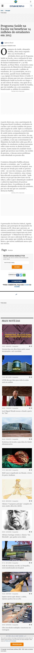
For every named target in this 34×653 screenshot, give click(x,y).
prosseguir (17, 644)
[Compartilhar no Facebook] (17, 275)
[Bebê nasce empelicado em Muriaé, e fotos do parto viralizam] (17, 458)
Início (2, 10)
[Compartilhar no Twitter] (21, 275)
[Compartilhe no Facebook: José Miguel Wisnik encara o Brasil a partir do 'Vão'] (29, 408)
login (26, 285)
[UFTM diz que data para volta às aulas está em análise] (17, 365)
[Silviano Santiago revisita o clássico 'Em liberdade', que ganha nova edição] (17, 520)
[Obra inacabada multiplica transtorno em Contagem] (17, 613)
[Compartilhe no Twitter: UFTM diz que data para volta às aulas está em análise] (31, 377)
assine (17, 287)
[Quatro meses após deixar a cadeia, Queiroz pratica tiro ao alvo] (17, 582)
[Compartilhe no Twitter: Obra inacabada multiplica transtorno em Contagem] (31, 625)
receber (17, 267)
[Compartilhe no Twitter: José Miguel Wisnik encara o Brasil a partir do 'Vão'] (31, 408)
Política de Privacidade (10, 641)
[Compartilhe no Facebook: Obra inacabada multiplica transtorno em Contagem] (29, 625)
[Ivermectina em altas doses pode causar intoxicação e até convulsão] (17, 334)
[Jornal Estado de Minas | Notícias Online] (17, 6)
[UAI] (16, 1)
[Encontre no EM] (31, 5)
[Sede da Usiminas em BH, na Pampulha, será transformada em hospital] (17, 551)
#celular (10, 250)
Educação (7, 10)
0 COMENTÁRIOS (17, 281)
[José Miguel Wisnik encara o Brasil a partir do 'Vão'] (17, 396)
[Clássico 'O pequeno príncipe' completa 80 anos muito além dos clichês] (17, 489)
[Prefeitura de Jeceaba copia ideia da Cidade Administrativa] (17, 427)
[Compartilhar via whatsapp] (24, 275)
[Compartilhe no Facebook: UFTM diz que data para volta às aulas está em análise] (29, 377)
